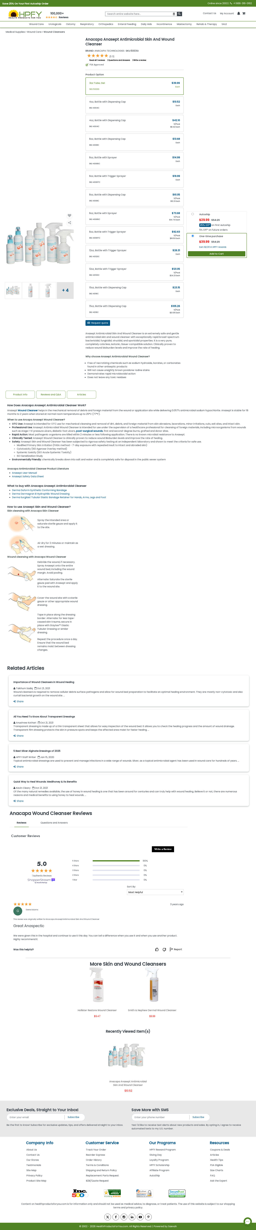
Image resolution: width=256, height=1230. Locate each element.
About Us (31, 1149)
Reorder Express (95, 1155)
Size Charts (216, 1170)
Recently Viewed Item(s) (128, 1031)
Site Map (31, 1170)
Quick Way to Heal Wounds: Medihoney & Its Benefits (45, 781)
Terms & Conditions (97, 1165)
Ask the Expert (218, 1180)
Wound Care (36, 24)
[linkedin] (132, 1217)
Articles (81, 394)
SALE (224, 24)
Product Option (94, 74)
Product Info (20, 394)
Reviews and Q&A (51, 394)
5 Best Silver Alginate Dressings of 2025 (36, 751)
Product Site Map (36, 1180)
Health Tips (216, 1160)
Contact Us (209, 13)
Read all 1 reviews (97, 60)
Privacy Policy (34, 1175)
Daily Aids (146, 24)
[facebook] (115, 1217)
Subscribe (73, 1117)
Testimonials (33, 1165)
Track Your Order (96, 1149)
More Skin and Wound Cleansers (128, 964)
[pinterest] (148, 1217)
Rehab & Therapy (206, 24)
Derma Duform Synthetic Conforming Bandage (39, 490)
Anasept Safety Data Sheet (28, 476)
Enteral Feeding (127, 24)
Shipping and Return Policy (101, 1170)
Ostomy (70, 24)
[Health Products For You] (25, 13)
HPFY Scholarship (159, 1165)
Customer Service (102, 1142)
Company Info (39, 1142)
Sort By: (131, 886)
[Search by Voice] (174, 14)
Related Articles (25, 668)
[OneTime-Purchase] (193, 237)
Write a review (139, 60)
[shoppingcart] (243, 13)
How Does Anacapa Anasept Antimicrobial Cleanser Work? (46, 405)
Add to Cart (216, 253)
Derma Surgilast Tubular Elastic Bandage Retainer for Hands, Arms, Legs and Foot (59, 497)
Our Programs (162, 1142)
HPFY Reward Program (162, 1149)
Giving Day (155, 1155)
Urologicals (54, 24)
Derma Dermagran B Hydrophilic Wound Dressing (40, 494)
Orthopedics (106, 24)
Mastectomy (184, 24)
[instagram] (124, 1217)
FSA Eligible (216, 1165)
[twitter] (107, 1217)
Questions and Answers (119, 60)
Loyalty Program (159, 1160)
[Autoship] (192, 215)
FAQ (212, 1175)
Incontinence (164, 24)
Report (178, 949)
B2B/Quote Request (97, 1180)
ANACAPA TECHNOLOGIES (104, 51)
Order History (94, 1160)
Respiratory (87, 24)
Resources (219, 1142)
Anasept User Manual (24, 473)
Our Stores (32, 1160)
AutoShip (154, 1175)
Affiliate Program (159, 1170)
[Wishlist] (69, 216)
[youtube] (140, 1217)
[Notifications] (238, 13)
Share (20, 701)
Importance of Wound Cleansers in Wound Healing (43, 682)
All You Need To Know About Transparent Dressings (44, 716)
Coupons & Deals (220, 1149)
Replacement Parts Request (102, 1175)
